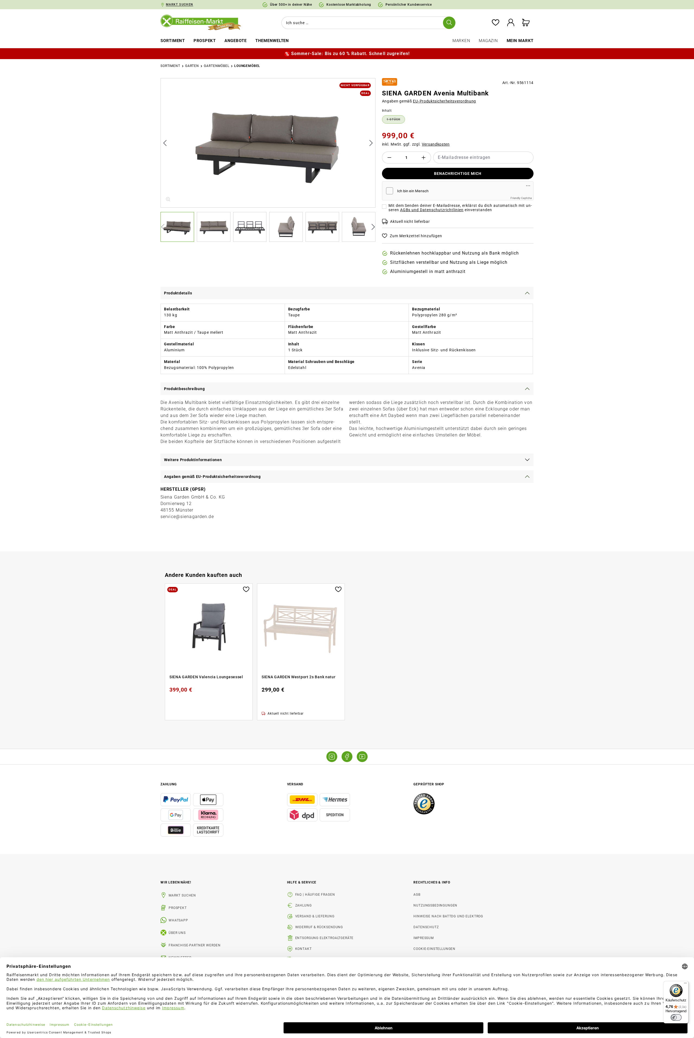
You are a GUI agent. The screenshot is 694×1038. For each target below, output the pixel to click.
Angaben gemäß (429, 101)
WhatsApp (178, 920)
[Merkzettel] (495, 23)
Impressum (423, 938)
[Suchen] (449, 23)
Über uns (177, 933)
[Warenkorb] (526, 23)
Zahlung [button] (168, 784)
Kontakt (303, 949)
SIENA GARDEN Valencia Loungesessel (206, 677)
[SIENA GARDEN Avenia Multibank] (268, 143)
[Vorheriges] (165, 143)
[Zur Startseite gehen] (204, 23)
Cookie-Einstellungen (434, 949)
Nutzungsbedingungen (435, 905)
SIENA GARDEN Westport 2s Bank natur (299, 677)
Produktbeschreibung (184, 389)
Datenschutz (426, 927)
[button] (178, 227)
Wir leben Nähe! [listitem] (175, 882)
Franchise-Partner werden (195, 945)
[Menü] (685, 984)
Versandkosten (436, 144)
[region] (268, 160)
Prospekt (178, 908)
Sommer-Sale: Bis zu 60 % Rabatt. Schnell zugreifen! (350, 53)
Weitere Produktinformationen (193, 460)
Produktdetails (178, 293)
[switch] (676, 1017)
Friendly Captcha (521, 198)
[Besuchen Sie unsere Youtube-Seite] (362, 756)
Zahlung (303, 905)
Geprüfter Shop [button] (428, 784)
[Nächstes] (371, 143)
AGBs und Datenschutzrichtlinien (432, 210)
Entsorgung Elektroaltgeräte (324, 938)
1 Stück (396, 120)
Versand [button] (295, 784)
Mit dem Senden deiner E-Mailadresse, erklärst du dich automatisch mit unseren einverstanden (460, 207)
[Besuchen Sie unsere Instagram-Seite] (331, 756)
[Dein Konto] (510, 23)
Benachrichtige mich (457, 173)
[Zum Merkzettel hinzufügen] (246, 589)
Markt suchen (182, 895)
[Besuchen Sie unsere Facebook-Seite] (347, 756)
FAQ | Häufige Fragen (315, 894)
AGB (416, 894)
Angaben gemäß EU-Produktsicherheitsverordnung (212, 476)
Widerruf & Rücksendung (319, 927)
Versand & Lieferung (315, 916)
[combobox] (367, 23)
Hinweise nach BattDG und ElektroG (448, 916)
